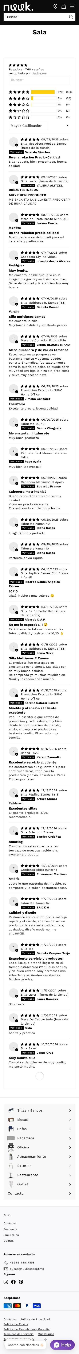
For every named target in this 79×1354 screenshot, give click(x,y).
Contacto (10, 1223)
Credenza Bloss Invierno (39, 869)
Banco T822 (30, 752)
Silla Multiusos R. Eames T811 (43, 302)
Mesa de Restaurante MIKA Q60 (45, 218)
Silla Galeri (29, 1048)
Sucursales (11, 1234)
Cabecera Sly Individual (39, 256)
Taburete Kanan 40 (35, 523)
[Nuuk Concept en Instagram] (6, 1282)
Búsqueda (10, 1229)
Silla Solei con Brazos (37, 832)
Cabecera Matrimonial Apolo (42, 482)
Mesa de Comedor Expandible (43, 340)
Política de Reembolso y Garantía (27, 1329)
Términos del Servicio (18, 1334)
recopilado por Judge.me (28, 73)
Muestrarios (46, 1334)
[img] (28, 65)
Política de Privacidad (35, 1319)
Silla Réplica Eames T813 (39, 794)
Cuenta (8, 1240)
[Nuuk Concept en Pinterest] (21, 1282)
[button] (19, 92)
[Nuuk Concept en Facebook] (13, 1282)
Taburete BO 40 (33, 423)
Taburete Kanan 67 (35, 903)
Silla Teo (27, 948)
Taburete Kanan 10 (35, 548)
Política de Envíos (16, 1324)
